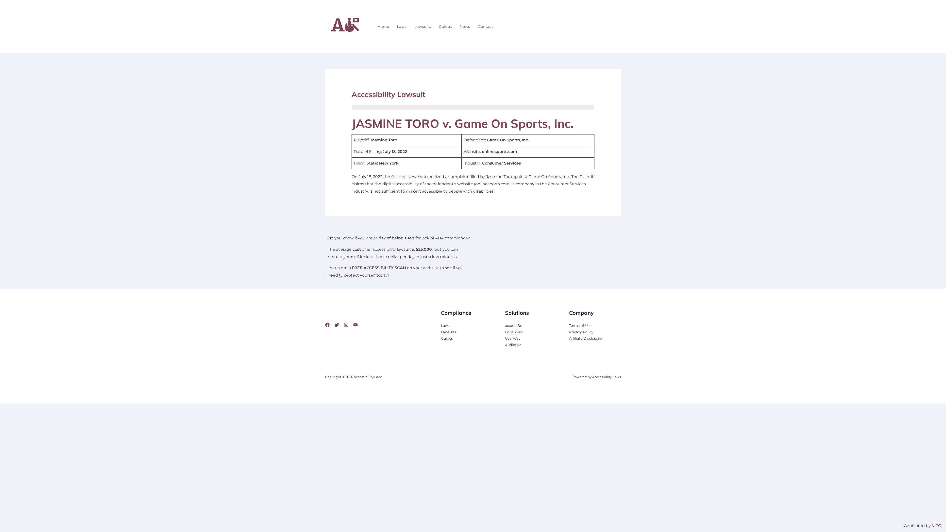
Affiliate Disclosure (585, 338)
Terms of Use (580, 325)
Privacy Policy (581, 332)
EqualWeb (514, 332)
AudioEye (513, 345)
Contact (485, 26)
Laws (401, 26)
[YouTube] (355, 325)
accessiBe (513, 325)
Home (383, 26)
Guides (445, 26)
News (465, 26)
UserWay (513, 338)
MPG (936, 525)
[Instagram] (346, 325)
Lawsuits (422, 26)
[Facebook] (327, 325)
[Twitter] (337, 325)
